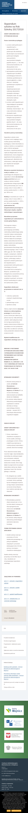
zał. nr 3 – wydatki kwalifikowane (13, 594)
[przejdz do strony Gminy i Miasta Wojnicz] (14, 710)
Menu (25, 2)
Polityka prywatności (16, 810)
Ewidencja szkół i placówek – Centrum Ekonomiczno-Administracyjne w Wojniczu (13, 668)
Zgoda (8, 810)
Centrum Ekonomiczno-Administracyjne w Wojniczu (7, 4)
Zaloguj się (21, 779)
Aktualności (11, 618)
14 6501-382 (5, 773)
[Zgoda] (26, 802)
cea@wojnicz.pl (7, 775)
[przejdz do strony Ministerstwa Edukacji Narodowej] (14, 735)
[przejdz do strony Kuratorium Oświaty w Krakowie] (14, 723)
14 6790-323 (5, 771)
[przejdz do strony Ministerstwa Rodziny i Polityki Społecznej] (14, 748)
